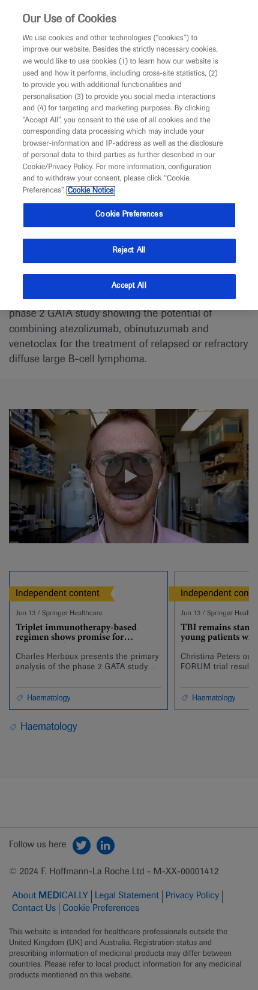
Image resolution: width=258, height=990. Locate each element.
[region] (129, 155)
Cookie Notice (91, 190)
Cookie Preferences (128, 214)
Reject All (129, 250)
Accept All (129, 286)
